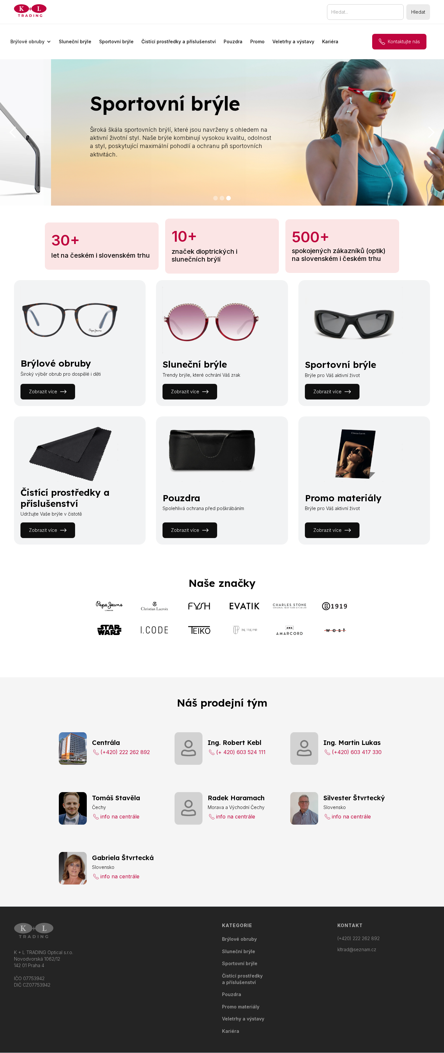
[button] (30, 41)
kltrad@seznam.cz (356, 949)
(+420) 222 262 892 (358, 938)
